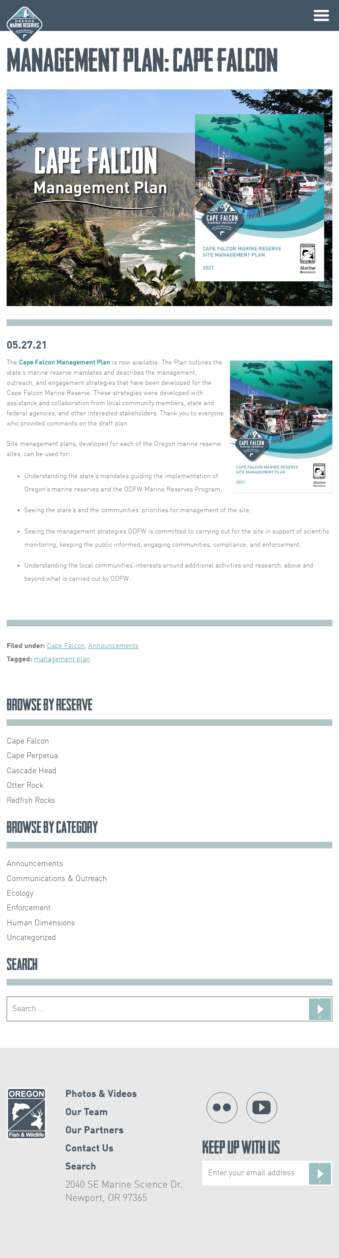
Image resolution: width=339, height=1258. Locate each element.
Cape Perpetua (32, 756)
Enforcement (29, 908)
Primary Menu (321, 15)
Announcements (113, 646)
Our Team (86, 1112)
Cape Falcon (66, 646)
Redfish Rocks (31, 801)
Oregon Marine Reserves (24, 24)
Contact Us (89, 1149)
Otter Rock (25, 786)
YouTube (261, 1107)
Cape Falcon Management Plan (64, 362)
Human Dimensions (41, 923)
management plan (62, 659)
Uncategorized (31, 938)
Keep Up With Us (241, 1149)
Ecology (20, 893)
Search (80, 1167)
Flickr (222, 1107)
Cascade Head (31, 771)
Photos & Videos (101, 1094)
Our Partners (94, 1130)
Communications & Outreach (57, 879)
